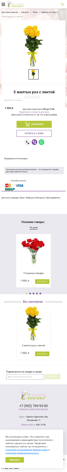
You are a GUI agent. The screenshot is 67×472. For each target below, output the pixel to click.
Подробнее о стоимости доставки (34, 112)
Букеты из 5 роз (49, 12)
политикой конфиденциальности (22, 453)
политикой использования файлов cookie (26, 450)
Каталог (25, 12)
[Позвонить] (27, 142)
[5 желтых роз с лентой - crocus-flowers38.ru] (34, 74)
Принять (14, 459)
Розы (35, 12)
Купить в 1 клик (34, 133)
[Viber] (34, 142)
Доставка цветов (10, 12)
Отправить (52, 377)
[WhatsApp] (41, 142)
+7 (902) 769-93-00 (33, 406)
